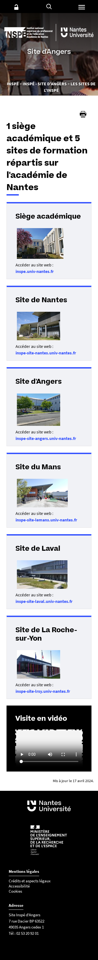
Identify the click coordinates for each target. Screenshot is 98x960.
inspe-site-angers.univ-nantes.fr (46, 438)
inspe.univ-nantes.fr (35, 271)
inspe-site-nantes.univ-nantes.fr (46, 352)
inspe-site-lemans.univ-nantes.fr (46, 520)
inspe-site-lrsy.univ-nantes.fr (43, 691)
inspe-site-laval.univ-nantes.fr (44, 601)
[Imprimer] (83, 114)
